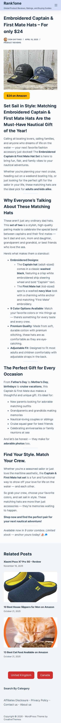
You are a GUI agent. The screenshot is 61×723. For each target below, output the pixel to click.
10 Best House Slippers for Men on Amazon (29, 606)
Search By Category (17, 688)
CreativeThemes (12, 719)
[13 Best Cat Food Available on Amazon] (30, 632)
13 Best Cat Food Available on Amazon (26, 652)
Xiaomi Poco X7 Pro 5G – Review (22, 561)
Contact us (10, 704)
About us (25, 704)
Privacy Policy (39, 700)
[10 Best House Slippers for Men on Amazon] (30, 587)
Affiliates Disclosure (16, 700)
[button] (17, 95)
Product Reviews (12, 42)
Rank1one (12, 3)
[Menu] (56, 5)
